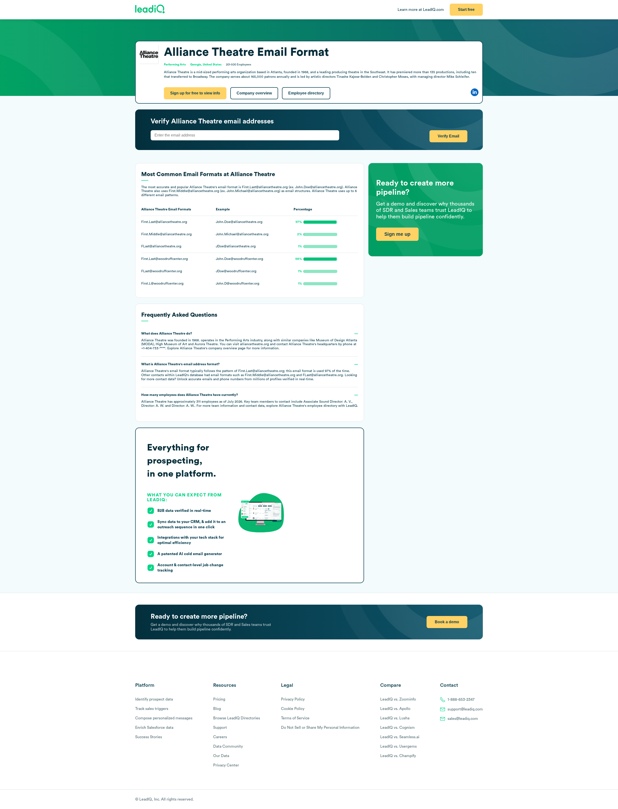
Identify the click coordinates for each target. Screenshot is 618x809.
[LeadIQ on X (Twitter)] (472, 800)
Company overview (254, 93)
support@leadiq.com (465, 709)
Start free (466, 9)
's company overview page (213, 348)
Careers (220, 737)
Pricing (219, 699)
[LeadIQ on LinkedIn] (476, 800)
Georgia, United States (206, 64)
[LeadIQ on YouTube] (480, 800)
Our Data (221, 756)
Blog (217, 709)
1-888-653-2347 (461, 700)
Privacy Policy (293, 699)
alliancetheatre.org (254, 344)
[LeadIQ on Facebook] (469, 800)
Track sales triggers (151, 709)
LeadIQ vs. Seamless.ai (399, 737)
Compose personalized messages (163, 718)
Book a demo (447, 622)
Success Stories (148, 737)
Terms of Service (295, 718)
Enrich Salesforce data (154, 728)
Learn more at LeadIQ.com (421, 10)
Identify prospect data (154, 699)
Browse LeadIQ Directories (236, 718)
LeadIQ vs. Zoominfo (398, 699)
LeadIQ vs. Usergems (398, 746)
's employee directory (308, 406)
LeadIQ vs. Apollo (395, 709)
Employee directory (306, 93)
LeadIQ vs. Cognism (397, 728)
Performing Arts (237, 340)
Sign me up (397, 234)
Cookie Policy (292, 709)
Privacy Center (226, 765)
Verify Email (448, 136)
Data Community (228, 746)
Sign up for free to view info (195, 93)
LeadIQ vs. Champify (398, 756)
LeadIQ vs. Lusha (394, 718)
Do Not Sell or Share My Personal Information (320, 728)
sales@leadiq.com (463, 719)
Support (220, 728)
